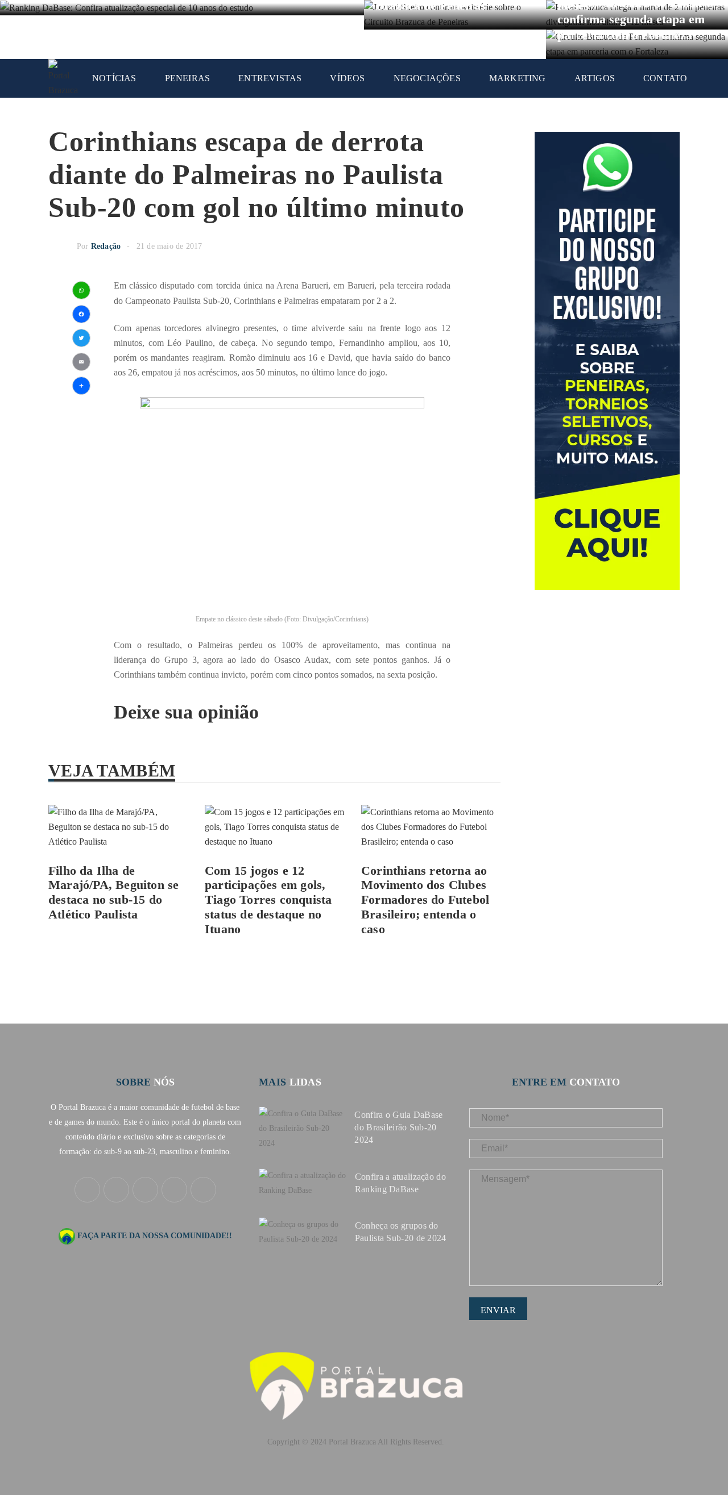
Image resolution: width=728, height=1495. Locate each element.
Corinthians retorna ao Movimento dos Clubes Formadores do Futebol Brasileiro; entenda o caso (425, 900)
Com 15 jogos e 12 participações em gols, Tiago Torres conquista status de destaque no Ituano (268, 900)
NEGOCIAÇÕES (427, 78)
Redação (106, 246)
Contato (665, 78)
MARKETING (517, 78)
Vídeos (347, 78)
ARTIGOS (594, 78)
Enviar (498, 1310)
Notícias (114, 78)
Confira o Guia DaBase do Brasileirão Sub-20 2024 (398, 1127)
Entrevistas (269, 78)
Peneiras (187, 78)
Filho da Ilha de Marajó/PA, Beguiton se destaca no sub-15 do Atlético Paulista (113, 892)
